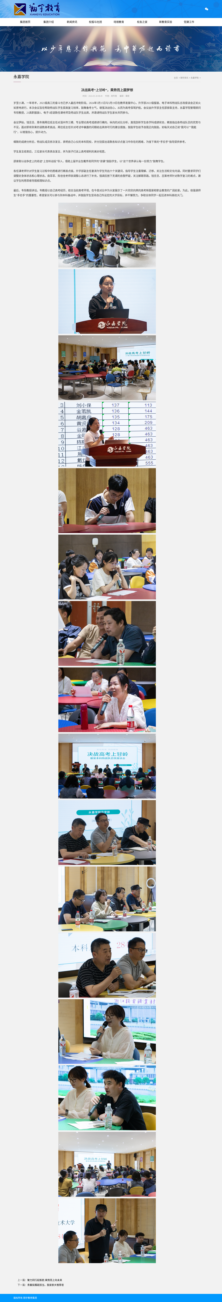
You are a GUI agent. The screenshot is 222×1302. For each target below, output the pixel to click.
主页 (176, 78)
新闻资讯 (72, 22)
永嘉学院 (21, 77)
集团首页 (25, 22)
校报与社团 (95, 22)
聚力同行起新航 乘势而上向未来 (44, 1280)
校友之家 (142, 22)
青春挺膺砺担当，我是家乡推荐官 (45, 1285)
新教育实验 (165, 22)
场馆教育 (119, 22)
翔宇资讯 (184, 78)
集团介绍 (48, 22)
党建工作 (189, 22)
